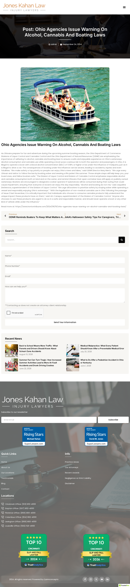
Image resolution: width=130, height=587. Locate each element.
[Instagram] (90, 579)
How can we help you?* (16, 286)
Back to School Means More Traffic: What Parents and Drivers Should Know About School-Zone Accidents (38, 348)
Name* (8, 255)
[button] (124, 7)
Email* (8, 276)
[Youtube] (101, 579)
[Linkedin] (107, 579)
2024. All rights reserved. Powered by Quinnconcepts (33, 579)
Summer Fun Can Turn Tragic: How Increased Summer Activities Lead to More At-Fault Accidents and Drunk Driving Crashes (40, 363)
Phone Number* (12, 266)
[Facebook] (85, 579)
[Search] (122, 240)
